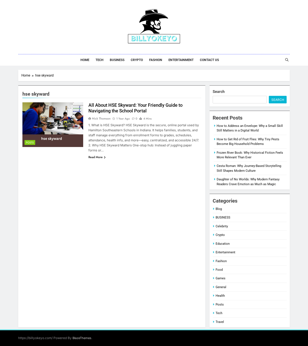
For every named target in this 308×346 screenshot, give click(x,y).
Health (220, 296)
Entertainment (181, 60)
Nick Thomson (101, 118)
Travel (220, 322)
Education (223, 244)
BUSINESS (117, 60)
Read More (95, 157)
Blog (219, 209)
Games (220, 278)
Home (84, 60)
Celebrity (222, 226)
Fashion (155, 60)
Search (219, 91)
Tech (100, 60)
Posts (30, 142)
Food (219, 270)
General (221, 287)
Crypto (137, 60)
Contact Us (209, 60)
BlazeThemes (81, 338)
